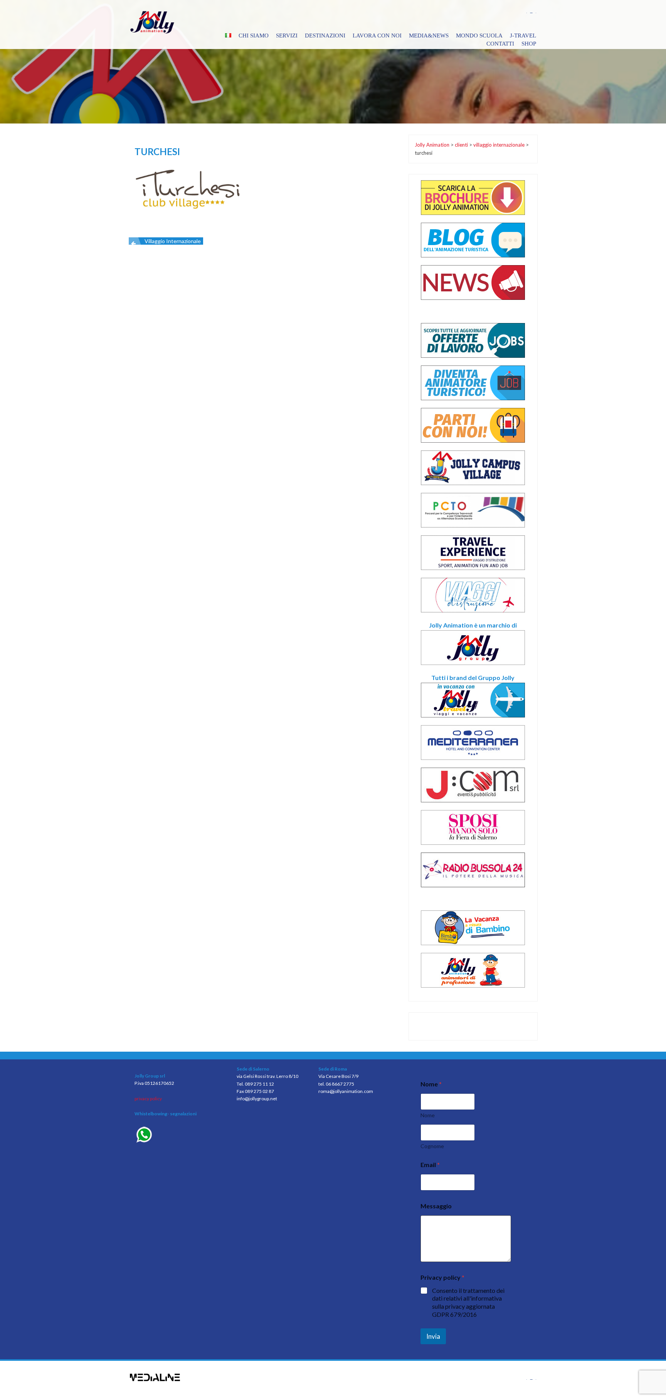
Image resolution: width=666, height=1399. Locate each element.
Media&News (429, 35)
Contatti (500, 44)
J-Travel (523, 35)
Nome (427, 1115)
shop (528, 44)
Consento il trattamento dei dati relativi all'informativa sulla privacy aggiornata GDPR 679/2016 (468, 1302)
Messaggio (436, 1206)
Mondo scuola (479, 35)
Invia (433, 1336)
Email (430, 1164)
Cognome (432, 1146)
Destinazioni (325, 35)
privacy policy (148, 1098)
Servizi (287, 35)
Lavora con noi (377, 35)
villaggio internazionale (173, 241)
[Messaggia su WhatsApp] (180, 1135)
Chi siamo (254, 35)
